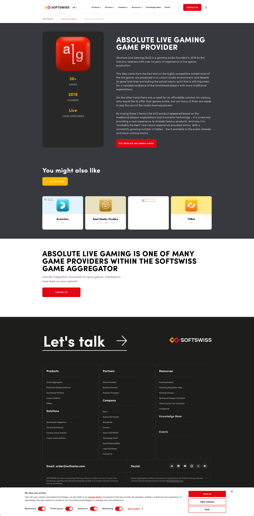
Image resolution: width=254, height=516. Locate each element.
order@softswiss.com (70, 466)
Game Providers (69, 19)
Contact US (61, 292)
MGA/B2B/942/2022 (174, 480)
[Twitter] (198, 466)
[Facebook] (178, 466)
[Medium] (205, 466)
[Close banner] (232, 491)
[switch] (69, 509)
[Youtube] (185, 466)
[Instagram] (191, 466)
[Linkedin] (171, 466)
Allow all (207, 494)
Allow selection (207, 502)
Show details (134, 509)
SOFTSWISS (48, 19)
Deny (207, 509)
